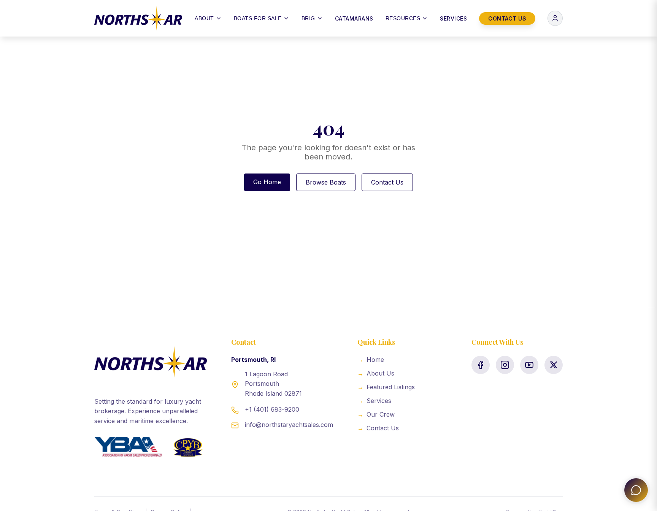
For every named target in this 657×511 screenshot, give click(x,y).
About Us (375, 373)
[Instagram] (505, 365)
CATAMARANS (354, 18)
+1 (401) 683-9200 (272, 409)
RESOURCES (403, 18)
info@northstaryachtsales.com (289, 424)
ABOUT (204, 18)
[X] (553, 365)
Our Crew (376, 414)
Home (370, 359)
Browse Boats (326, 182)
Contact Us (387, 182)
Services (374, 400)
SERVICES (453, 18)
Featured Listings (386, 387)
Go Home (267, 182)
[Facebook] (480, 365)
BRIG (308, 18)
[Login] (555, 18)
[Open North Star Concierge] (636, 490)
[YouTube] (529, 365)
